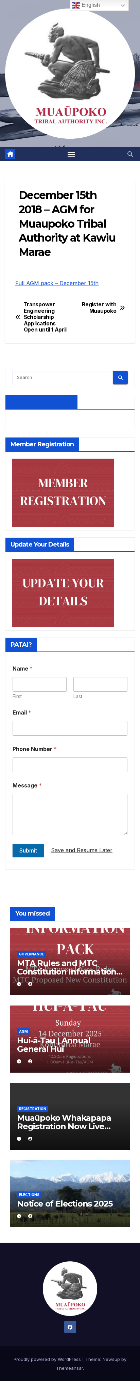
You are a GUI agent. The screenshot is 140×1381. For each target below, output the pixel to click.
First (17, 696)
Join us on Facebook (41, 402)
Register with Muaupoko (99, 308)
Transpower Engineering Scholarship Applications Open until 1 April (45, 317)
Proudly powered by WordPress (48, 1359)
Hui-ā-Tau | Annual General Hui (53, 1044)
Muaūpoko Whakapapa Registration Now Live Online (64, 1126)
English (90, 5)
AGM (23, 1031)
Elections (29, 1195)
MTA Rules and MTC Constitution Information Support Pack (66, 971)
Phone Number (35, 749)
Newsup (111, 1359)
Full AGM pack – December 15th (57, 283)
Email (22, 712)
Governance (31, 954)
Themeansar (69, 1368)
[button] (130, 154)
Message (27, 785)
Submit (28, 850)
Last (77, 696)
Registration (32, 1109)
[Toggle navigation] (71, 154)
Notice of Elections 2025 (64, 1204)
